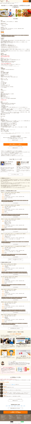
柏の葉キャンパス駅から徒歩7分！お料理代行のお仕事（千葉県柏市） (10, 205)
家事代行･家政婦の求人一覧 (20, 415)
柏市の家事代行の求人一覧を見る (15, 328)
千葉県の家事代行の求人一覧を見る (15, 408)
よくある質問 (2, 419)
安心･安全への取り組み (27, 415)
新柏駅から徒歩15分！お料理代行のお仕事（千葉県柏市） (9, 314)
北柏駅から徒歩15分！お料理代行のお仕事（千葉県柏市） (9, 289)
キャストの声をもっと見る (15, 174)
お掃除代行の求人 (19, 417)
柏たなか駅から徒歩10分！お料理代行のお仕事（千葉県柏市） (9, 276)
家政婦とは (10, 418)
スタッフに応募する (25, 1)
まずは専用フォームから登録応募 (15, 412)
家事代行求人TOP (15, 400)
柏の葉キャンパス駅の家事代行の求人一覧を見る (15, 259)
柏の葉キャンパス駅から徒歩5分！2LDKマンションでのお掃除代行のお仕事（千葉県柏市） (13, 233)
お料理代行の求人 (19, 418)
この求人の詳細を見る (15, 231)
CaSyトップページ (3, 415)
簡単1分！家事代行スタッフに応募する (15, 144)
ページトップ (29, 413)
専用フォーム (13, 384)
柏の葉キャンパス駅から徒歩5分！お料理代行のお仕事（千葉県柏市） (10, 192)
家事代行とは (10, 415)
